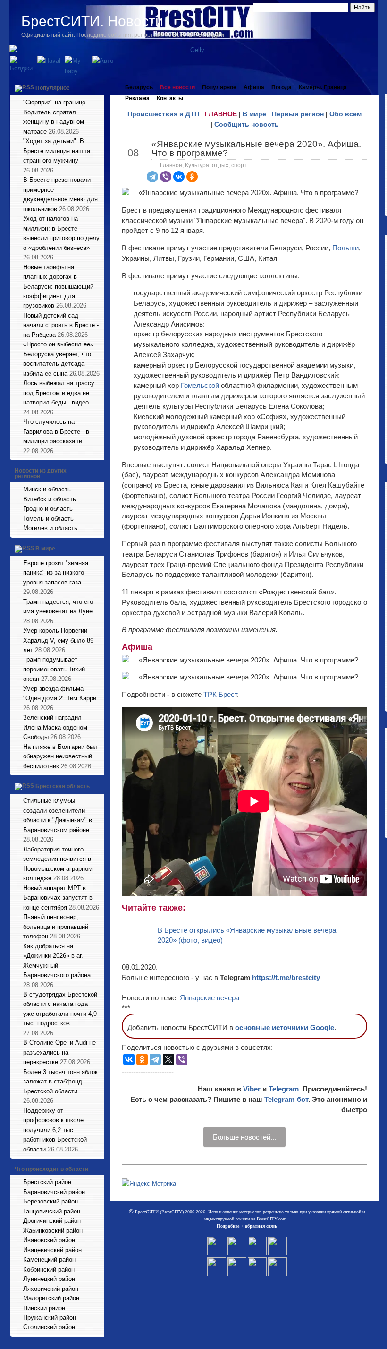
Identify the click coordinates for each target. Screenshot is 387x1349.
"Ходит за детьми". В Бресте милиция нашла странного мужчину (56, 150)
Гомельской (201, 385)
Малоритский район (51, 1298)
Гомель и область (48, 518)
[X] (168, 1059)
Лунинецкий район (49, 1278)
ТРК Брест (220, 694)
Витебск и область (49, 499)
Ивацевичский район (52, 1250)
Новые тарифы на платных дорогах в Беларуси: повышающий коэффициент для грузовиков (58, 286)
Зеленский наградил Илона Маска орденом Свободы (55, 727)
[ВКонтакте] (179, 176)
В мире (45, 548)
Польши (345, 248)
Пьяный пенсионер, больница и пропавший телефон (55, 926)
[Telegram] (152, 176)
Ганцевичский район (51, 1211)
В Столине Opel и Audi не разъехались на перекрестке (59, 1052)
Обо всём (345, 114)
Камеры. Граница (323, 87)
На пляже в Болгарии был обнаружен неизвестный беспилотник (60, 756)
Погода (281, 87)
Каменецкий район (49, 1259)
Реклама (137, 98)
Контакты (170, 98)
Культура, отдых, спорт (216, 165)
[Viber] (165, 176)
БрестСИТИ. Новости (92, 21)
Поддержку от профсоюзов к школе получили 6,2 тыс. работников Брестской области (55, 1130)
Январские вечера (209, 998)
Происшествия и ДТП (163, 114)
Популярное (52, 88)
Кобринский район (49, 1269)
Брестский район (47, 1182)
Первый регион (298, 114)
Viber (252, 1089)
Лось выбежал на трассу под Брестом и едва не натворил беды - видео (58, 392)
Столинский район (49, 1327)
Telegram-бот (286, 1099)
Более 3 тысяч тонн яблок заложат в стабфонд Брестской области (60, 1081)
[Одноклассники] (192, 176)
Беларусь (139, 87)
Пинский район (44, 1308)
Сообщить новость (246, 124)
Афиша (254, 87)
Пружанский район (49, 1317)
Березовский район (50, 1201)
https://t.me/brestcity (286, 977)
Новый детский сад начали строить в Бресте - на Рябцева (61, 325)
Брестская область (62, 786)
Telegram (284, 1089)
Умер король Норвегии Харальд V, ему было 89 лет (58, 640)
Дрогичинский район (52, 1220)
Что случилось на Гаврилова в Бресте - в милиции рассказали (56, 431)
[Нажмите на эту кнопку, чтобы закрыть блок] (98, 87)
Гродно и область (48, 508)
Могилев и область (50, 528)
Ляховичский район (50, 1288)
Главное (171, 165)
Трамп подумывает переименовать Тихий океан (54, 669)
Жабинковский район (53, 1230)
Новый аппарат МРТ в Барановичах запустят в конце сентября (58, 898)
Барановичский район (54, 1191)
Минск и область (47, 489)
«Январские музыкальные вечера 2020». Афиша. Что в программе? (256, 148)
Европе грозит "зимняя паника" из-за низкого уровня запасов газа (55, 572)
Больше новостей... (244, 1137)
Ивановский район (49, 1240)
